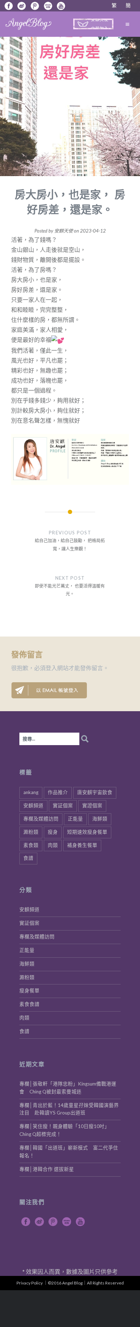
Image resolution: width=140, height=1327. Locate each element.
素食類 (30, 845)
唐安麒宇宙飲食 (94, 792)
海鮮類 (99, 819)
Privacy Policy (30, 1283)
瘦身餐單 (29, 990)
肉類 (53, 845)
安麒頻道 (33, 805)
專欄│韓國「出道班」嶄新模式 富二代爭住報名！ (68, 1151)
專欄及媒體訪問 (41, 819)
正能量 (75, 819)
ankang (30, 792)
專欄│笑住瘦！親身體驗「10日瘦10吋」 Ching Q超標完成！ (65, 1130)
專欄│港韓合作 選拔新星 (46, 1169)
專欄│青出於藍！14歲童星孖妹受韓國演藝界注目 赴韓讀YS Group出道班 (69, 1109)
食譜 (28, 858)
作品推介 (58, 792)
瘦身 (53, 832)
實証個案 (63, 805)
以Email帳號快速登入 (49, 690)
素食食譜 (29, 1004)
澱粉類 (30, 832)
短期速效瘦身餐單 (87, 832)
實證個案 (92, 805)
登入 (51, 667)
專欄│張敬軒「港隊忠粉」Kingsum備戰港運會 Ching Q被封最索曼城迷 (67, 1087)
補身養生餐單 (82, 845)
